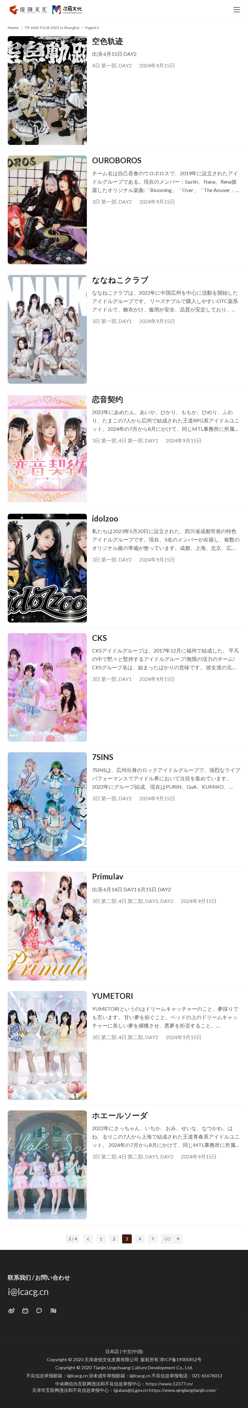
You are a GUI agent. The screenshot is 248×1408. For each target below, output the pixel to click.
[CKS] (47, 687)
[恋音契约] (47, 448)
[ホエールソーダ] (47, 1164)
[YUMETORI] (47, 1045)
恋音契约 (107, 399)
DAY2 (125, 65)
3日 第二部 (104, 901)
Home (13, 27)
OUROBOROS (116, 160)
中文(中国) (132, 1351)
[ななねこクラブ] (47, 329)
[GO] (177, 1238)
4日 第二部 (131, 901)
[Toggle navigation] (236, 9)
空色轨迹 (107, 41)
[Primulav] (47, 926)
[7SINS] (47, 806)
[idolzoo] (47, 568)
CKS (99, 638)
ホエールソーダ (120, 1115)
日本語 (112, 1351)
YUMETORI (112, 995)
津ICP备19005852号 (181, 1359)
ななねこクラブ (120, 279)
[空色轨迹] (47, 90)
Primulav (107, 876)
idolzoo (105, 518)
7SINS (102, 757)
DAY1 (125, 321)
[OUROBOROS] (47, 210)
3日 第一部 (104, 201)
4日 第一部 (104, 65)
